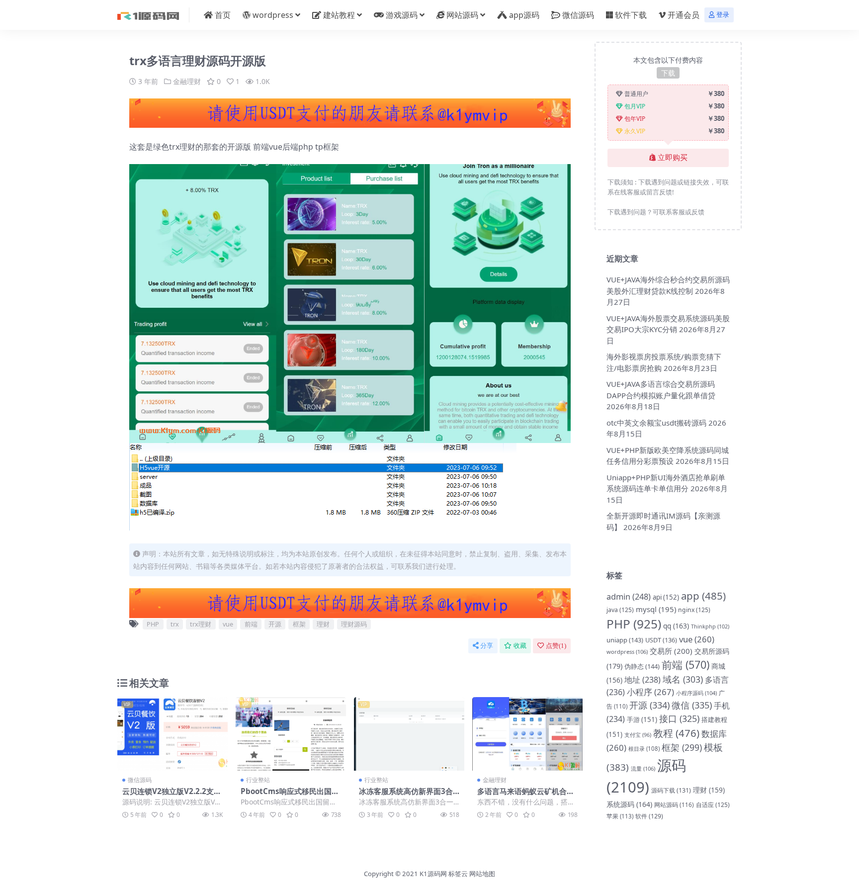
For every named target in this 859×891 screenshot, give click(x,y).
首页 (223, 14)
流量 (643, 768)
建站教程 (339, 14)
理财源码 (354, 624)
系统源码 (629, 804)
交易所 (671, 651)
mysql (656, 609)
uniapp (624, 639)
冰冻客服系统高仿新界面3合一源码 (406, 795)
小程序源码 (696, 693)
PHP (153, 624)
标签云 (458, 873)
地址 (642, 679)
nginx (694, 610)
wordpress (273, 14)
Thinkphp (710, 626)
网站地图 (482, 873)
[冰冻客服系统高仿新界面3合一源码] (409, 734)
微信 (692, 705)
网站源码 (462, 14)
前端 (251, 624)
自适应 (713, 805)
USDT (661, 639)
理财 (323, 624)
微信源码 (578, 14)
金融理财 (187, 81)
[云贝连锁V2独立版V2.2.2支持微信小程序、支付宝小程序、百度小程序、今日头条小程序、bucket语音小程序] (172, 734)
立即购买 (672, 158)
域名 (683, 679)
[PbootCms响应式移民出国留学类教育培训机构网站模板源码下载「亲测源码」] (291, 734)
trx (175, 624)
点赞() (556, 645)
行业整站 (258, 780)
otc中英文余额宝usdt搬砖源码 (656, 423)
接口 (679, 718)
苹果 (619, 816)
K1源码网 (433, 873)
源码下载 (671, 790)
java (620, 610)
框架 (299, 624)
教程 (676, 733)
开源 (274, 624)
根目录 (644, 748)
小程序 (650, 692)
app (703, 596)
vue (228, 624)
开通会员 (683, 14)
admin (628, 596)
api (666, 597)
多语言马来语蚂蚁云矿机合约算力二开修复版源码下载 (525, 795)
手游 (642, 719)
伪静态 (642, 666)
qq (676, 625)
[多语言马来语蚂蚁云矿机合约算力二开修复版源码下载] (527, 734)
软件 (649, 816)
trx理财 (200, 624)
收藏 (520, 645)
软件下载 (631, 14)
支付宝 (637, 734)
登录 (722, 14)
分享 (486, 645)
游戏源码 (402, 14)
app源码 (524, 14)
